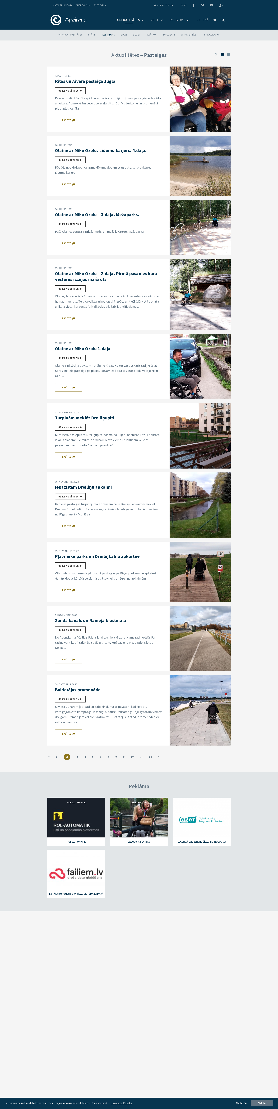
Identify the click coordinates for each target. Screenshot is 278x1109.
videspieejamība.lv (62, 5)
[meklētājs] (223, 19)
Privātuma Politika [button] (121, 1103)
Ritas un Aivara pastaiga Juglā (85, 81)
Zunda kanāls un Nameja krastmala (90, 620)
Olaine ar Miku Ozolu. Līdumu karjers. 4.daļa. (101, 150)
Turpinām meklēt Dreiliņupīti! (85, 418)
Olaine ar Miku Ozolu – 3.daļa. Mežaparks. (97, 214)
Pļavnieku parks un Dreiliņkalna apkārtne (97, 556)
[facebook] (193, 5)
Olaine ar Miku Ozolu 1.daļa (82, 348)
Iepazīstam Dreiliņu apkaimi (83, 487)
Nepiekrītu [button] (242, 1103)
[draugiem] (221, 5)
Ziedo (184, 5)
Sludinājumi (206, 20)
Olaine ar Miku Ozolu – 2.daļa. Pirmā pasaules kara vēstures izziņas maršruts (106, 276)
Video (155, 20)
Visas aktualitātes (70, 34)
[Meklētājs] (216, 54)
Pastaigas (108, 34)
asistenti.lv (100, 5)
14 (150, 756)
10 (132, 756)
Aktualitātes (128, 20)
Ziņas (123, 34)
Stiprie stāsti (190, 34)
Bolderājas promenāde (78, 690)
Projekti (169, 34)
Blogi (136, 34)
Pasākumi (152, 34)
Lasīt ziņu (68, 120)
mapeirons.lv (83, 5)
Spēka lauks (212, 34)
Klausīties (164, 5)
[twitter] (203, 5)
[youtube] (212, 5)
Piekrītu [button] (262, 1103)
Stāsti (92, 34)
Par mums (177, 20)
